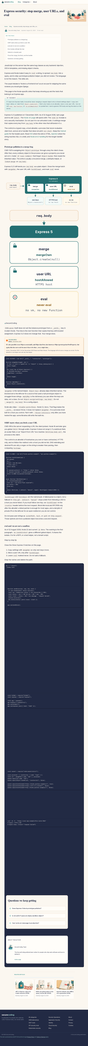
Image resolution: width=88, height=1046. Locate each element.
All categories (33, 1017)
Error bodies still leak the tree (16, 49)
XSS (31, 134)
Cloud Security (53, 1025)
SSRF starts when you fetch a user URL (19, 42)
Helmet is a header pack (14, 52)
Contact (70, 1020)
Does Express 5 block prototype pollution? (26, 908)
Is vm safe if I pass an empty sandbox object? (28, 916)
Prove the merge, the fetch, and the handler (20, 55)
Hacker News (15, 340)
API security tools (34, 1025)
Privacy (70, 1022)
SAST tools (32, 1022)
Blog (19, 2)
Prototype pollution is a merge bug (17, 39)
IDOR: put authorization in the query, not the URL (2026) (44, 992)
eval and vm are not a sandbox (16, 46)
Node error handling (38, 137)
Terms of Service (41, 1037)
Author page (18, 959)
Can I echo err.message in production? (25, 923)
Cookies (70, 1025)
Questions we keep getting (15, 58)
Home (6, 26)
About (35, 2)
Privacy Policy (30, 1037)
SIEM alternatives (34, 1020)
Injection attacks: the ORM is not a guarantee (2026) (65, 992)
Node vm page (29, 118)
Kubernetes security (35, 1028)
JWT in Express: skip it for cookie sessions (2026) (23, 992)
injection (54, 134)
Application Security (54, 1020)
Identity (51, 1022)
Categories (26, 2)
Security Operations (54, 1017)
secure (8, 1015)
